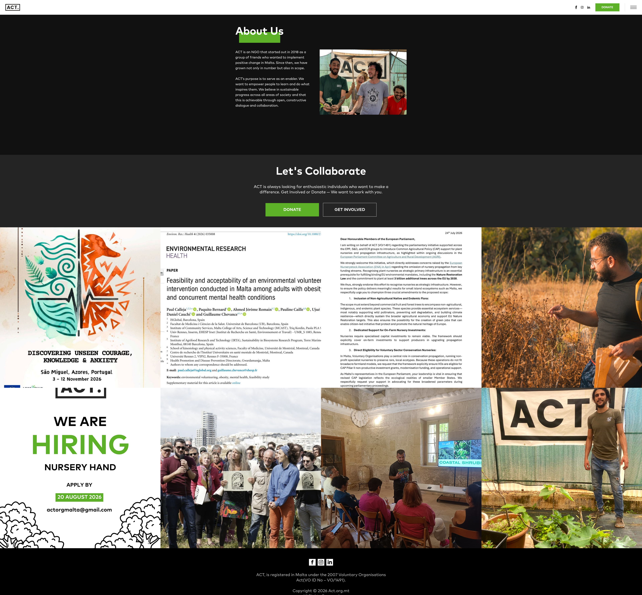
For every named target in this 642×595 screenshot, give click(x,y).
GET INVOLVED (350, 210)
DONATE (607, 7)
